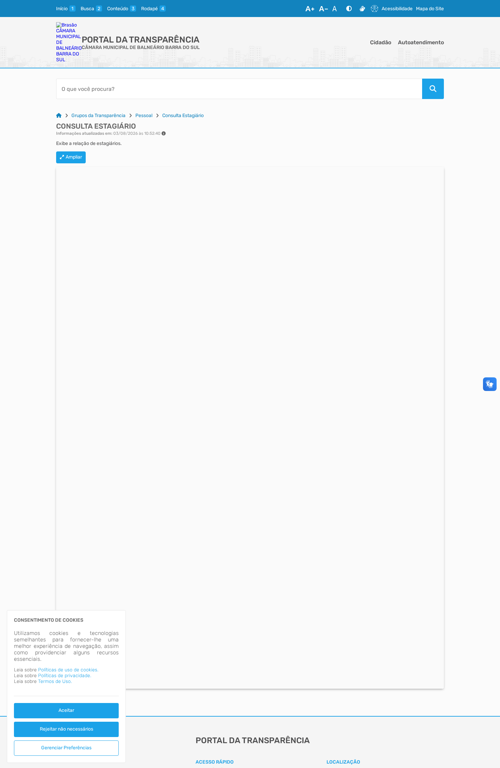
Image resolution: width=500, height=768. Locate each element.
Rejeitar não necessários (66, 729)
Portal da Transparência (140, 40)
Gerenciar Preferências (66, 748)
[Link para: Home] (59, 115)
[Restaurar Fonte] (336, 8)
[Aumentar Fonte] (310, 8)
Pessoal (143, 115)
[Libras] (362, 8)
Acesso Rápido (215, 762)
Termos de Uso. (55, 681)
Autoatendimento (421, 42)
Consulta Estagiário (183, 115)
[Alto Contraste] (349, 8)
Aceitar (66, 710)
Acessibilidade (397, 9)
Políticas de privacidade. (64, 676)
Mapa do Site (430, 9)
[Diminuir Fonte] (323, 8)
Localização (343, 762)
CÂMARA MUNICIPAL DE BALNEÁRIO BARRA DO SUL (141, 47)
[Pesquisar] (433, 89)
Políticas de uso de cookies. (68, 670)
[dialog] (66, 686)
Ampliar (74, 157)
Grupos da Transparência (98, 115)
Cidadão (380, 42)
